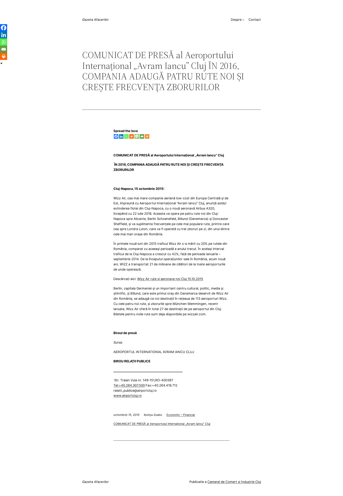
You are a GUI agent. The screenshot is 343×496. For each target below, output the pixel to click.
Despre (236, 19)
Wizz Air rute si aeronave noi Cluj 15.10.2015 (170, 279)
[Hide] (1, 63)
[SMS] (137, 136)
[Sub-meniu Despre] (243, 20)
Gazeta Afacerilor (95, 19)
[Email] (142, 136)
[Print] (131, 136)
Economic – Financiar (180, 415)
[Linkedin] (121, 136)
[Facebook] (116, 136)
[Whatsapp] (126, 136)
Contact (254, 19)
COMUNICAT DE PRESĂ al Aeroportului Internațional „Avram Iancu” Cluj (161, 424)
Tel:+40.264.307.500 (129, 385)
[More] (147, 136)
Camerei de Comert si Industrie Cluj (234, 482)
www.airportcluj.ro (127, 395)
